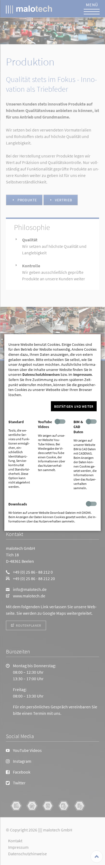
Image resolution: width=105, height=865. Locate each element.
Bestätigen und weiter (73, 406)
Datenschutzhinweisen (41, 374)
